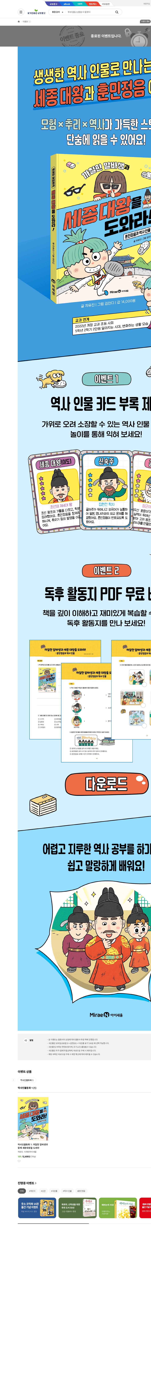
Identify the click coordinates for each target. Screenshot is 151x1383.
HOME (19, 21)
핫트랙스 (93, 4)
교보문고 (53, 4)
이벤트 (25, 22)
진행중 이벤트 (26, 1183)
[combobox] (56, 12)
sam (80, 3)
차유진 (20, 1152)
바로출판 (106, 4)
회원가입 (146, 4)
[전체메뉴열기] (21, 12)
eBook (67, 4)
